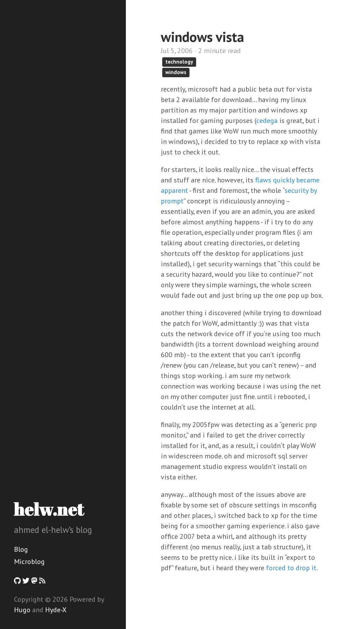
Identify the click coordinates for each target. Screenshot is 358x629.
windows (175, 72)
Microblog (29, 561)
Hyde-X (55, 609)
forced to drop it (291, 567)
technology (179, 61)
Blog (21, 549)
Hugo (22, 609)
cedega (267, 120)
